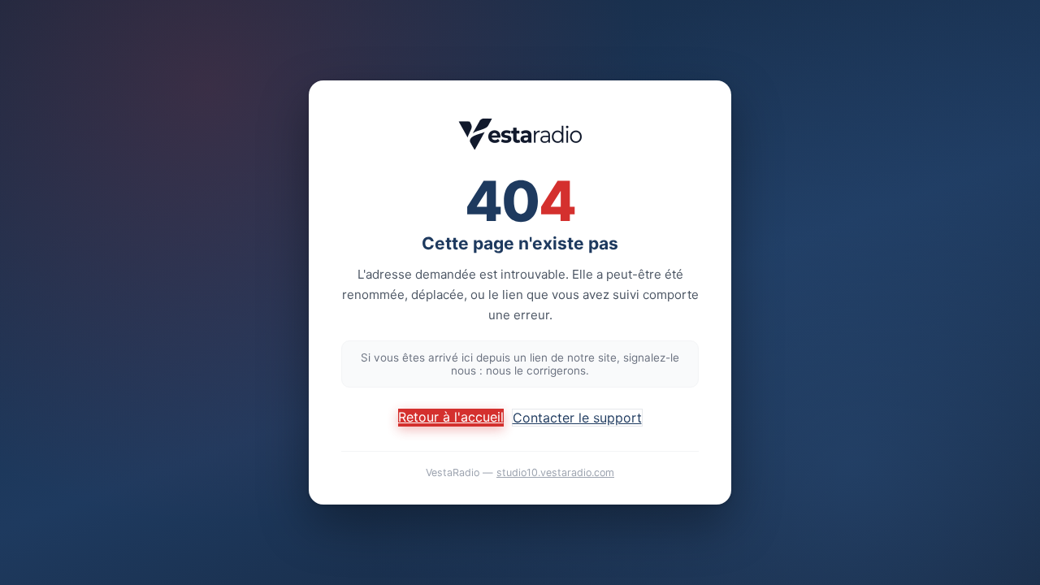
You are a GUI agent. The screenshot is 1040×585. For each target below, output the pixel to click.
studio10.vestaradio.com (555, 472)
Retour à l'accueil (451, 417)
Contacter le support (577, 418)
